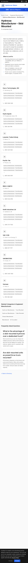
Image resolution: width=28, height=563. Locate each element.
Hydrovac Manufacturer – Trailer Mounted (13, 313)
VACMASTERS (7, 258)
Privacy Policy (15, 557)
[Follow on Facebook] (26, 1)
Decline (11, 560)
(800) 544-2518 (9, 199)
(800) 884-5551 (9, 175)
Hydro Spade (7, 114)
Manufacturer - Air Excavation (9, 319)
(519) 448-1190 (8, 126)
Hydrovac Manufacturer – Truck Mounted (12, 310)
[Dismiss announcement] (25, 9)
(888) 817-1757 (9, 248)
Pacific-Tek (6, 160)
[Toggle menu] (25, 5)
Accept (17, 560)
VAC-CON (6, 235)
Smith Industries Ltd (9, 209)
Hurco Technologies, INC (11, 88)
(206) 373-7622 (9, 224)
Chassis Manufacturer (7, 316)
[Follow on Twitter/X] (24, 1)
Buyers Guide (4, 15)
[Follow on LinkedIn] (21, 1)
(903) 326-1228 (9, 150)
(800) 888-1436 (9, 103)
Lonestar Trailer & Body (10, 137)
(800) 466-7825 (9, 273)
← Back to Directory (6, 373)
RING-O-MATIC (7, 186)
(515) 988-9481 (9, 297)
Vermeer (5, 284)
